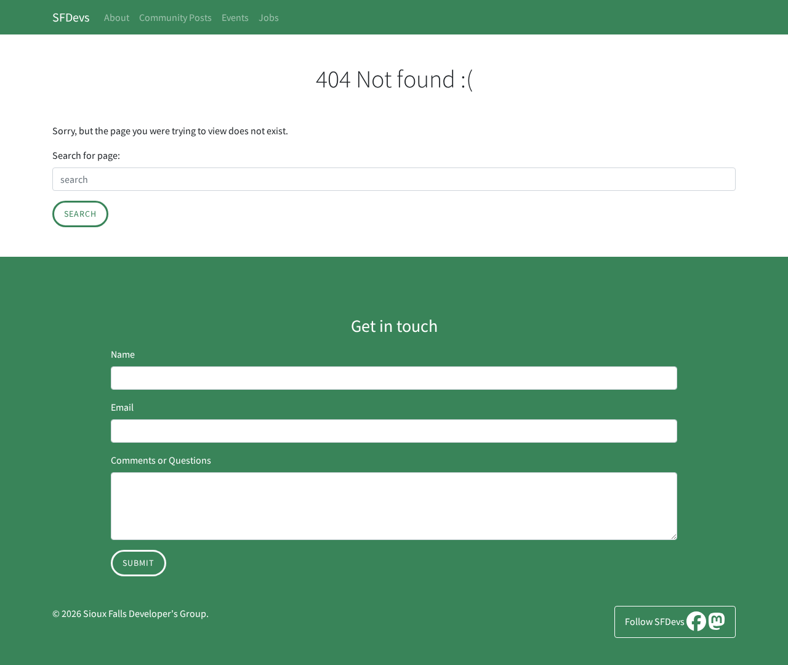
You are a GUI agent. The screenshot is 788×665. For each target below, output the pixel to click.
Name (123, 354)
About (116, 17)
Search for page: (86, 155)
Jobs (269, 17)
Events (235, 17)
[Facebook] (696, 625)
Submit (139, 562)
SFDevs (70, 17)
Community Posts (175, 17)
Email (122, 407)
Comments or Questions (161, 460)
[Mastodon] (716, 625)
